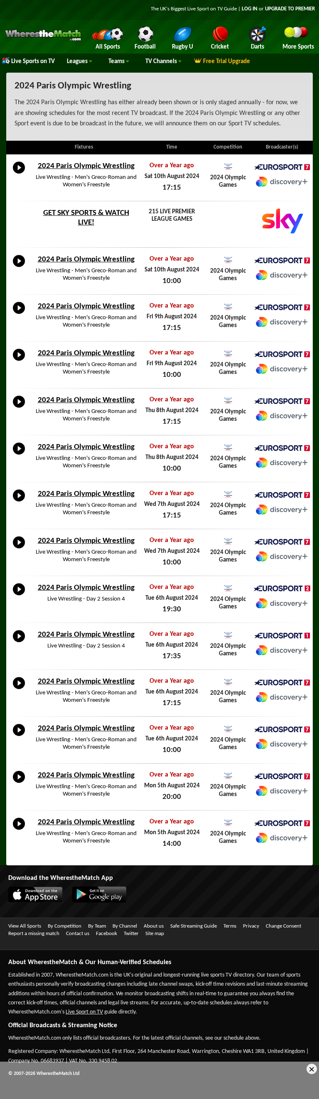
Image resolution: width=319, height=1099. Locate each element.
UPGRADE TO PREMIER (290, 9)
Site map (154, 933)
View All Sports (24, 926)
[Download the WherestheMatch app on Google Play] (95, 901)
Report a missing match (33, 933)
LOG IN (250, 9)
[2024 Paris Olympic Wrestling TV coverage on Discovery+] (282, 181)
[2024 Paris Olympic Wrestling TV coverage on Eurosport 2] (282, 588)
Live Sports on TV (33, 62)
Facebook (106, 933)
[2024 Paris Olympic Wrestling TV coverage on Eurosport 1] (282, 635)
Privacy (251, 926)
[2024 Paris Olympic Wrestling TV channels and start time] (19, 173)
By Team (97, 926)
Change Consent (283, 926)
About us (154, 926)
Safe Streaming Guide (193, 926)
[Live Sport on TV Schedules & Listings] (43, 40)
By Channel (125, 926)
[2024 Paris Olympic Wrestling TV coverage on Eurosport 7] (282, 167)
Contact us (77, 933)
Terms (229, 926)
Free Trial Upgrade (226, 62)
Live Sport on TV (84, 1012)
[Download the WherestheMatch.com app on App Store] (31, 901)
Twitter (131, 933)
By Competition (64, 926)
